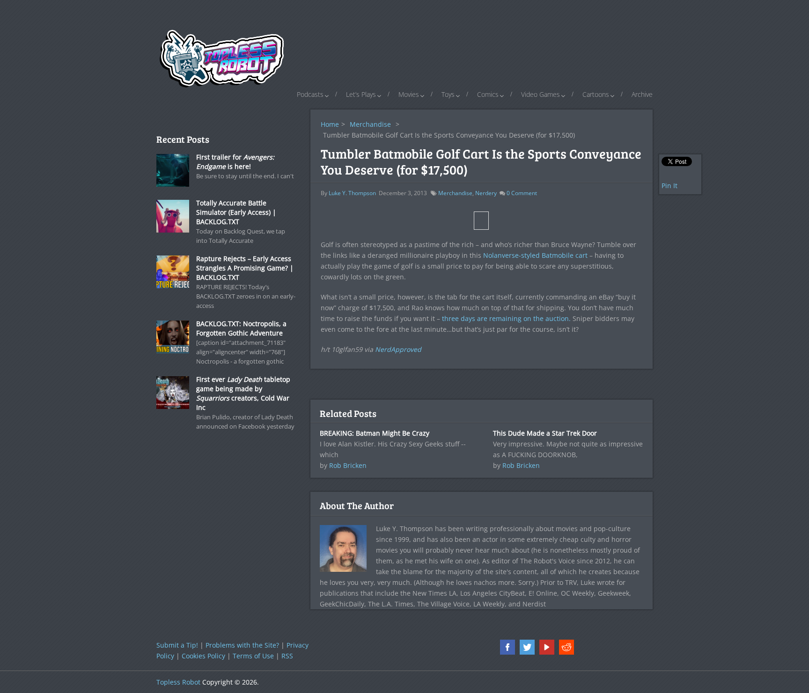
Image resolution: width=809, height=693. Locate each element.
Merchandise (370, 124)
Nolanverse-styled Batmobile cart (535, 255)
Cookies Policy (203, 655)
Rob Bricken (348, 465)
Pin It (669, 185)
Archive (642, 94)
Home (330, 124)
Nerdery (486, 193)
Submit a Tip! (177, 645)
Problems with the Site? (242, 645)
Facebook (507, 647)
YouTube (546, 647)
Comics (488, 94)
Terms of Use (253, 655)
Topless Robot (178, 682)
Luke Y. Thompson (352, 193)
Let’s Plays (361, 94)
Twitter (527, 647)
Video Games (540, 94)
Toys (448, 94)
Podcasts (310, 94)
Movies (408, 94)
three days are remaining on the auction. (506, 318)
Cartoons (595, 94)
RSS (287, 655)
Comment (522, 193)
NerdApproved (398, 349)
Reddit (566, 647)
